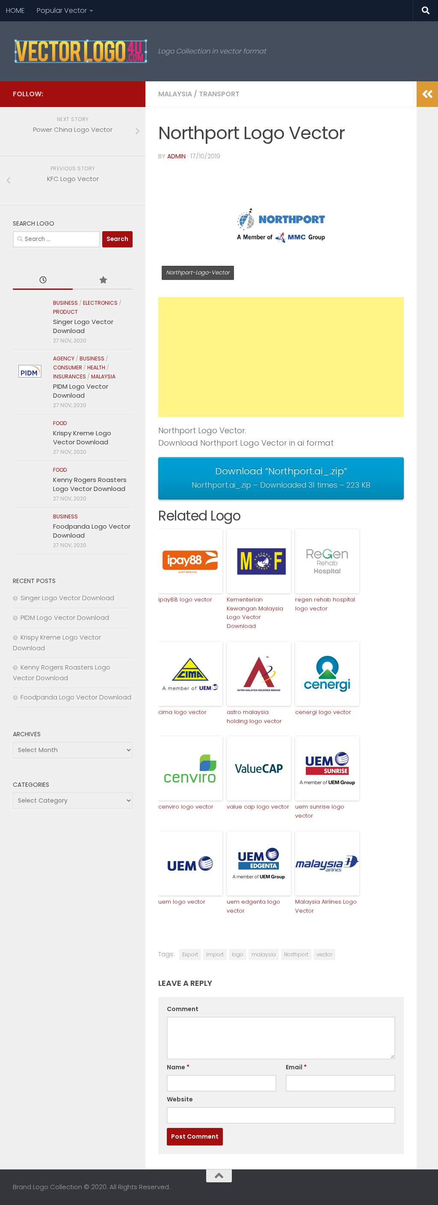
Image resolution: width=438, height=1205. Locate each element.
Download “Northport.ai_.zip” (281, 477)
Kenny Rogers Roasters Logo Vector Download (90, 484)
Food (60, 423)
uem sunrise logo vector (319, 811)
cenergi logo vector (323, 712)
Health (96, 367)
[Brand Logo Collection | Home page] (81, 51)
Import (215, 954)
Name (178, 1067)
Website (180, 1099)
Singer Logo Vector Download (83, 326)
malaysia (264, 954)
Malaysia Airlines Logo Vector (326, 906)
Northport (296, 954)
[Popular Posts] (103, 280)
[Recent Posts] (43, 280)
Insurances (69, 376)
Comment (182, 1009)
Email (296, 1067)
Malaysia (175, 94)
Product (65, 311)
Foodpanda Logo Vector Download (76, 697)
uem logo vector (181, 902)
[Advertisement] (281, 357)
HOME (15, 10)
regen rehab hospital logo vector (325, 604)
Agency (63, 358)
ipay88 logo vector (185, 599)
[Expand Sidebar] (427, 94)
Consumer (67, 367)
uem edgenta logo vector (253, 906)
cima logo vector (182, 712)
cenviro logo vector (185, 807)
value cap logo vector (258, 807)
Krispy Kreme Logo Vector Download (82, 437)
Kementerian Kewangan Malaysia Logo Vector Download (255, 612)
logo (237, 954)
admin (176, 156)
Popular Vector (62, 10)
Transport (219, 94)
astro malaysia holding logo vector (254, 716)
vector (324, 954)
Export (190, 954)
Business (65, 302)
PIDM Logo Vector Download (80, 391)
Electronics (100, 302)
